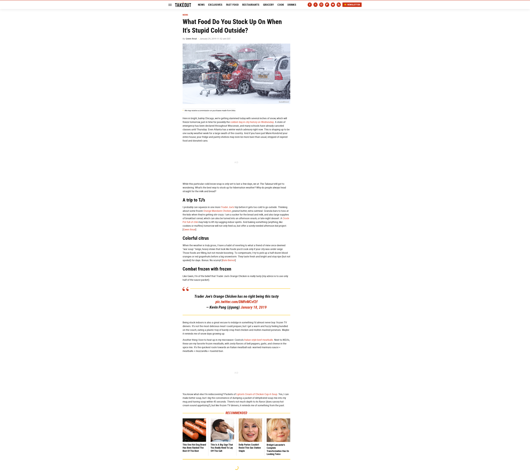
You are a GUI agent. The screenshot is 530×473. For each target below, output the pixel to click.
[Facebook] (310, 4)
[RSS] (339, 4)
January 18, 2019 (254, 307)
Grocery (268, 4)
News (201, 4)
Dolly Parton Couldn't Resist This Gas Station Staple (250, 447)
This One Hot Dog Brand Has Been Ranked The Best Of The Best (194, 447)
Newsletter (353, 4)
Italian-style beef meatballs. (259, 339)
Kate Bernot (228, 260)
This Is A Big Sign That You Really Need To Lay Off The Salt (222, 447)
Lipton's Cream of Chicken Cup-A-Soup (256, 394)
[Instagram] (321, 4)
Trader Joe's (227, 207)
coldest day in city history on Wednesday (252, 122)
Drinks (291, 4)
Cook (280, 4)
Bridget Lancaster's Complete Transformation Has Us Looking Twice (278, 449)
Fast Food (232, 4)
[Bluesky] (333, 4)
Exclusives (215, 4)
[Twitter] (315, 4)
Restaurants (250, 4)
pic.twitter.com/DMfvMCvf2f (236, 301)
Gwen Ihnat (191, 38)
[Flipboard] (327, 4)
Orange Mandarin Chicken (217, 210)
